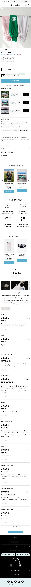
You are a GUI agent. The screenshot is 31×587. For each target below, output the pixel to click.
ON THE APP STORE (9, 554)
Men (4, 69)
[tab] (15, 119)
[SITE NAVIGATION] (2, 5)
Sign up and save (15, 570)
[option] (15, 27)
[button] (6, 50)
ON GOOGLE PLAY (23, 554)
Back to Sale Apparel (16, 532)
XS (3, 76)
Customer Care (15, 542)
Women (9, 69)
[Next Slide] (29, 285)
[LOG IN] (26, 5)
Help (15, 546)
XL (18, 76)
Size (2, 73)
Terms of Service (12, 584)
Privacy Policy (19, 584)
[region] (15, 285)
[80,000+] (15, 566)
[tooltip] (19, 292)
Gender (3, 66)
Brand (15, 537)
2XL (22, 76)
